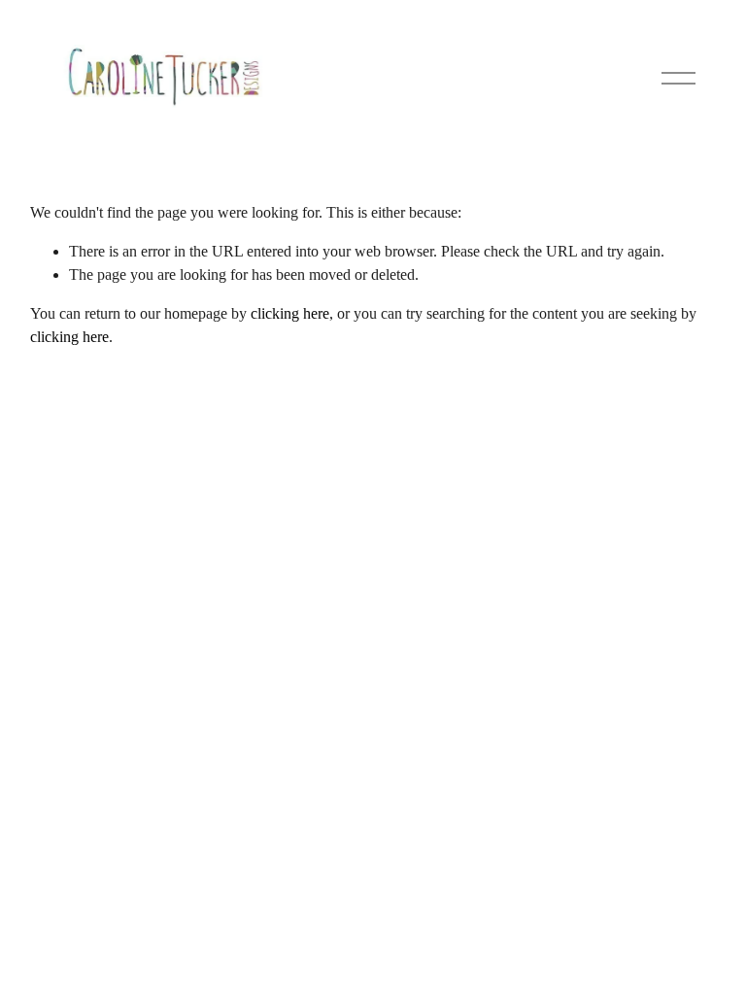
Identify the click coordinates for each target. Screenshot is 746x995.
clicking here (290, 313)
